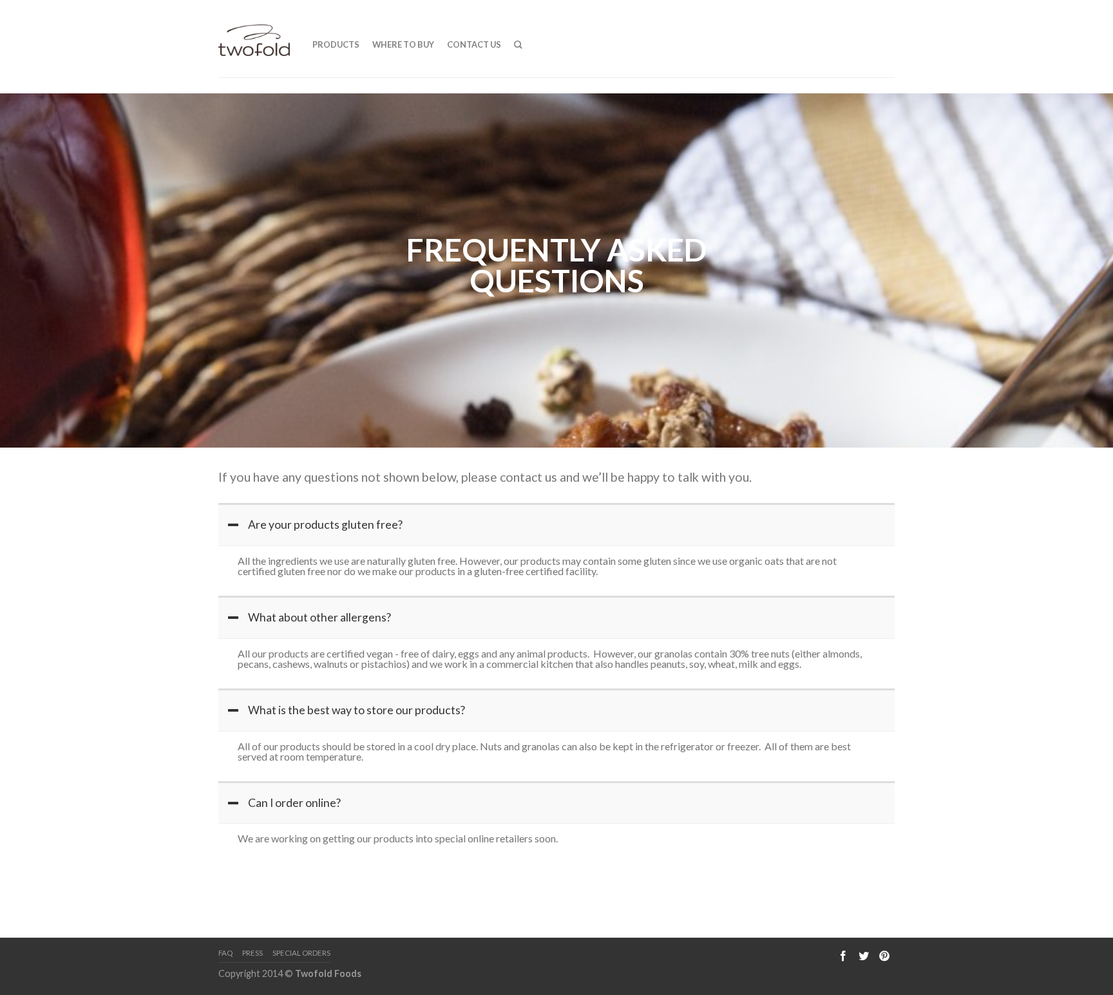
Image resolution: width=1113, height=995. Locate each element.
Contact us (474, 44)
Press (252, 953)
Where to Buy (403, 44)
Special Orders (301, 953)
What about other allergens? (319, 617)
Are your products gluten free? (325, 524)
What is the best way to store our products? (356, 710)
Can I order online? (294, 803)
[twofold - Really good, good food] (254, 37)
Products (335, 44)
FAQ (225, 953)
